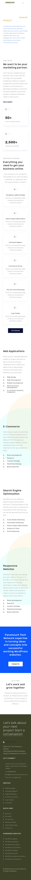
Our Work (8, 816)
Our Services (9, 819)
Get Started (15, 330)
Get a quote (7, 102)
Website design (10, 788)
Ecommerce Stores (11, 797)
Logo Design (9, 800)
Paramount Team (10, 822)
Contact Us (15, 664)
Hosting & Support (11, 791)
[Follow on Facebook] (4, 876)
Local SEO (8, 802)
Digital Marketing (10, 794)
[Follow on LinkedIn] (7, 876)
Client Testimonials (11, 825)
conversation (13, 734)
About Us (8, 813)
